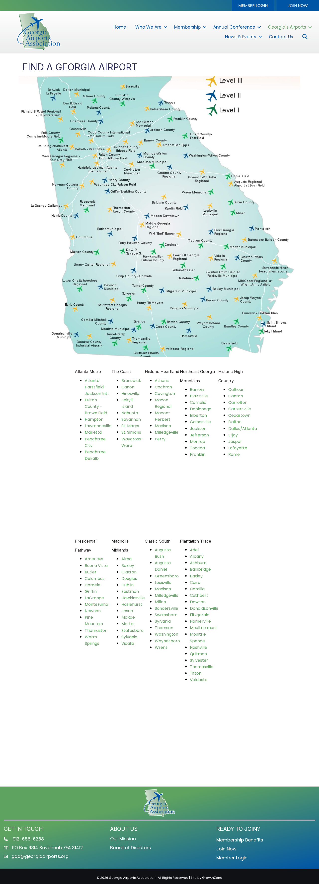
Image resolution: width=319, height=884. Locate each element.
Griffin (91, 591)
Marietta (93, 432)
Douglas (129, 578)
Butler (90, 572)
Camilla (197, 589)
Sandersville (166, 608)
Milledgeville (166, 432)
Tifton (195, 673)
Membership (187, 27)
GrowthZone (212, 877)
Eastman (130, 591)
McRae (128, 617)
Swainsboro (166, 615)
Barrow (197, 389)
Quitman (198, 654)
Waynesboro (167, 641)
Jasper (235, 441)
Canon (127, 387)
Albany (197, 556)
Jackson (198, 428)
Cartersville (239, 409)
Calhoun (236, 389)
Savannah (131, 419)
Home (119, 27)
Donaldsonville (204, 608)
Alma (126, 559)
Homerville (200, 621)
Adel (194, 550)
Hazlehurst (131, 604)
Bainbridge (200, 569)
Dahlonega (200, 409)
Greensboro (167, 576)
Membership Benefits (239, 840)
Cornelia (198, 402)
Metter (128, 624)
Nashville (198, 647)
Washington (166, 634)
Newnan (93, 611)
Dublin (127, 585)
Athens (162, 380)
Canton (235, 396)
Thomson (164, 628)
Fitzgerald (199, 615)
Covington (165, 393)
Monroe (197, 441)
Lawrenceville (98, 426)
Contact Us (281, 37)
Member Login (231, 858)
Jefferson (199, 435)
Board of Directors (130, 847)
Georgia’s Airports (287, 27)
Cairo (195, 582)
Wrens (161, 647)
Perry (160, 439)
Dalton (234, 422)
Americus (94, 559)
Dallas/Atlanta (242, 428)
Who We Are (148, 27)
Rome (234, 454)
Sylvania (129, 637)
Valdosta (198, 680)
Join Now (226, 849)
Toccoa (197, 448)
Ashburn (198, 563)
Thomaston (96, 630)
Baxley (127, 565)
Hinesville (130, 393)
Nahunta (129, 413)
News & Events (240, 37)
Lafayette (237, 448)
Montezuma (96, 604)
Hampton (94, 419)
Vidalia (127, 643)
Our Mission (123, 839)
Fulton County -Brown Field (96, 406)
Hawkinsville (133, 598)
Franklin (197, 454)
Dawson (198, 602)
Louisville (163, 582)
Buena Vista (96, 565)
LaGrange (94, 598)
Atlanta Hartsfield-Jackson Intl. (97, 387)
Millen (160, 602)
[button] (253, 5)
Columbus (94, 578)
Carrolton (237, 402)
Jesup (127, 611)
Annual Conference (234, 27)
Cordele (92, 585)
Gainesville (200, 422)
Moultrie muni (203, 628)
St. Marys (130, 426)
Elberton (198, 415)
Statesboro (132, 630)
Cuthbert (199, 595)
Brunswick (131, 380)
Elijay (233, 435)
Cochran (163, 387)
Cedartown (239, 415)
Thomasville (201, 667)
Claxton (129, 572)
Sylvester (199, 660)
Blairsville (199, 396)
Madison (163, 426)
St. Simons (131, 432)
